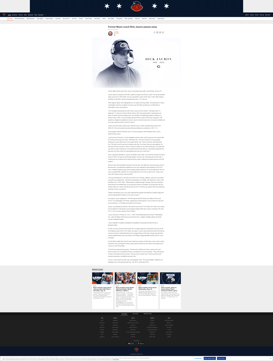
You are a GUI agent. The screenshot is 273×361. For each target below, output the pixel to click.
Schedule (102, 329)
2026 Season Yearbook (169, 320)
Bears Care (169, 322)
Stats (102, 334)
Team (102, 318)
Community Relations (169, 325)
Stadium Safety (152, 336)
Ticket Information (132, 320)
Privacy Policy (116, 359)
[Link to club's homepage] (4, 14)
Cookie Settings (198, 358)
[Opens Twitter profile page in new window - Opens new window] (114, 35)
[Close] (270, 358)
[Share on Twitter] (157, 33)
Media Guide (102, 327)
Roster (102, 320)
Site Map (169, 336)
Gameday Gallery (115, 332)
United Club (133, 336)
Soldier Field (152, 334)
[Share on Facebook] (154, 33)
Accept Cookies (221, 358)
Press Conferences (115, 336)
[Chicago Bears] (136, 349)
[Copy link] (163, 32)
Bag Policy (152, 322)
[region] (136, 358)
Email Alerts (169, 327)
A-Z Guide (152, 320)
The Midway (133, 325)
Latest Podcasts (115, 327)
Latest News (115, 320)
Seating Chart (152, 332)
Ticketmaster (132, 334)
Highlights (115, 334)
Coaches (102, 325)
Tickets (133, 318)
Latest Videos (115, 325)
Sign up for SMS (169, 332)
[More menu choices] (44, 14)
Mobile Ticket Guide (133, 327)
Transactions (102, 336)
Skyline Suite (132, 329)
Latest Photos (115, 322)
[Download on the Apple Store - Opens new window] (131, 343)
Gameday (152, 318)
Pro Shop (169, 329)
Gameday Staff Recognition (152, 327)
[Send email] (160, 33)
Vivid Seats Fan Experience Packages (133, 332)
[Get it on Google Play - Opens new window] (141, 344)
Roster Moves (115, 329)
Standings (102, 332)
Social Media (169, 334)
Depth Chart (102, 322)
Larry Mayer (116, 31)
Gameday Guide (152, 325)
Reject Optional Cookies (209, 358)
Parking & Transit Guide (152, 329)
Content (115, 318)
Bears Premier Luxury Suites (132, 322)
